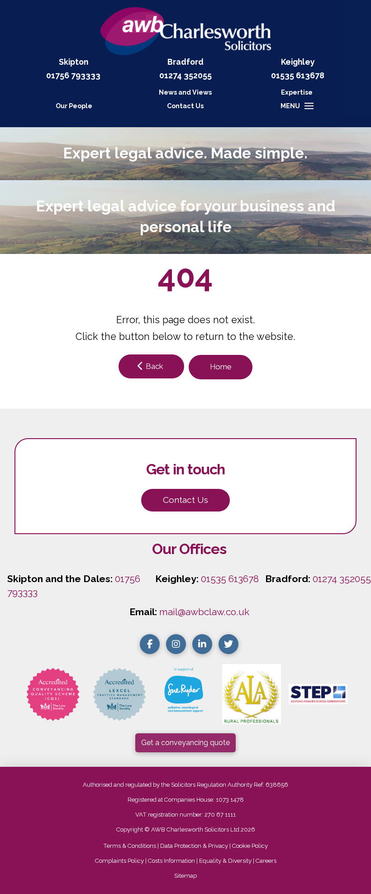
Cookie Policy (250, 845)
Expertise (297, 92)
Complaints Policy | (121, 860)
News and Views (185, 92)
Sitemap (185, 875)
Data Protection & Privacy (194, 845)
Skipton (73, 62)
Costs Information (171, 860)
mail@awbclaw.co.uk (204, 611)
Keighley (298, 62)
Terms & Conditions (129, 845)
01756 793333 (73, 75)
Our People (74, 106)
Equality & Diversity (225, 860)
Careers (266, 860)
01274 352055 (185, 75)
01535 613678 (230, 578)
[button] (185, 106)
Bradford (185, 62)
